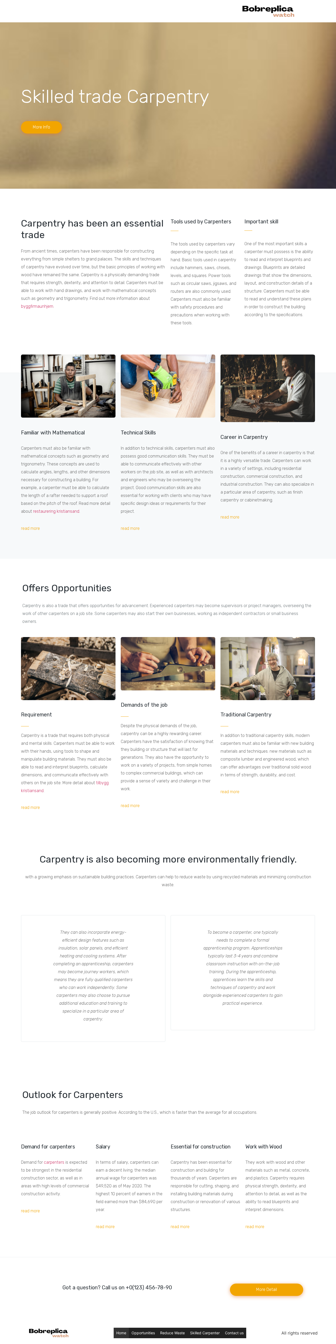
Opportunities (143, 1333)
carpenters (54, 1162)
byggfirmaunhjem (37, 306)
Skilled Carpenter (205, 1333)
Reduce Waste (172, 1333)
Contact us (234, 1333)
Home (121, 1333)
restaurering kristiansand (56, 511)
